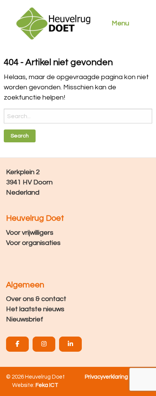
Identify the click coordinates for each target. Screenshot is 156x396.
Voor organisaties (33, 242)
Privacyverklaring (106, 377)
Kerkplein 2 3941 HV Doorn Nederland (29, 182)
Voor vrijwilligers (29, 232)
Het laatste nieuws (35, 309)
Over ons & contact (36, 298)
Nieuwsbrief (24, 319)
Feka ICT (47, 385)
